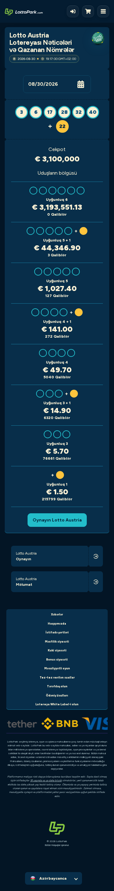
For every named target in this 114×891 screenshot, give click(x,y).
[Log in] (73, 11)
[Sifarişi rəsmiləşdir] (89, 11)
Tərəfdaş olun (57, 686)
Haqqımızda (57, 623)
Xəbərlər (57, 614)
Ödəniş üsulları (57, 695)
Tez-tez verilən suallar (57, 677)
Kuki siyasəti (57, 650)
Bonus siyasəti (57, 659)
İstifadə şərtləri (57, 632)
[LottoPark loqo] (24, 11)
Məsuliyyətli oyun (57, 668)
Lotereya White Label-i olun (57, 704)
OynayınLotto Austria (57, 519)
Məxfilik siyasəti (57, 641)
